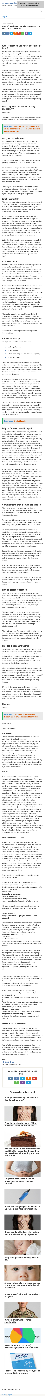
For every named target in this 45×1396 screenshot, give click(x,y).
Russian (3, 1395)
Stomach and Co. (10, 3)
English (4, 17)
